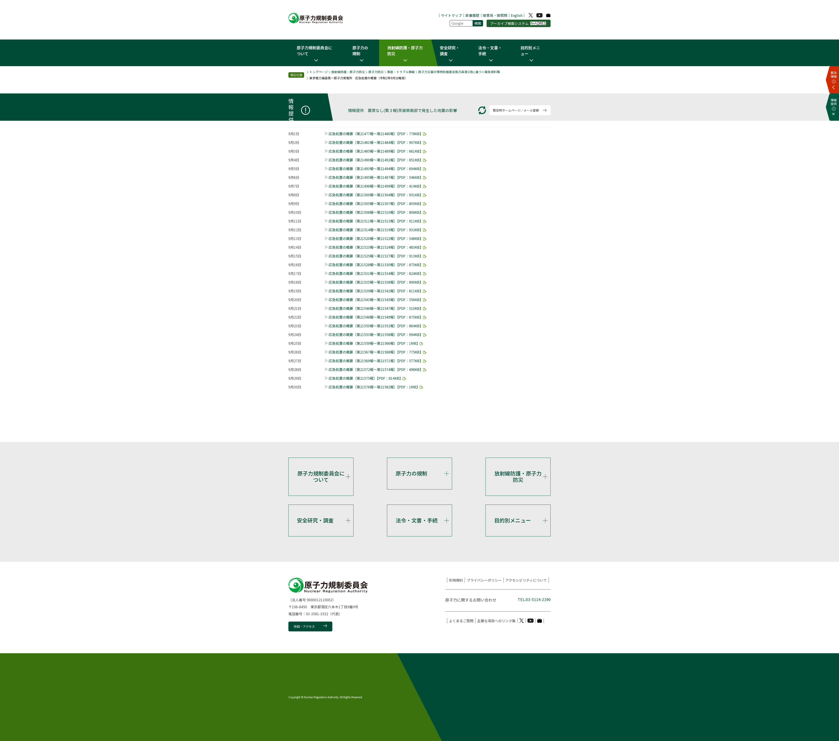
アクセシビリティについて (526, 580)
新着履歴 (472, 15)
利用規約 (456, 580)
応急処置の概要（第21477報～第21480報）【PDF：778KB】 (376, 133)
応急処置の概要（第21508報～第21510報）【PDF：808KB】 (376, 212)
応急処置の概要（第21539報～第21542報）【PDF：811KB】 (376, 290)
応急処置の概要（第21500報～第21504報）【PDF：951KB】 (376, 194)
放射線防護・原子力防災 (348, 72)
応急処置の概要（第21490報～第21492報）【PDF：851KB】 (376, 159)
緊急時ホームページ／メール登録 (516, 110)
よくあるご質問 (461, 620)
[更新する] (482, 110)
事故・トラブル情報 (401, 72)
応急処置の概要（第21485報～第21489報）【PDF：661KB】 (376, 151)
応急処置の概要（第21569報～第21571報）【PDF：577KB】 (376, 360)
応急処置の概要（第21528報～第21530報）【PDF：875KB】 (376, 264)
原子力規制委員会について (321, 476)
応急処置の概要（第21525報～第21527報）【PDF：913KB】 (376, 255)
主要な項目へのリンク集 (496, 620)
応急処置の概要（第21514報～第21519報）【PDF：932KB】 (376, 229)
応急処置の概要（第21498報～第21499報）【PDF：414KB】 (376, 186)
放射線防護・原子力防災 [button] (405, 50)
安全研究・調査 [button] (449, 50)
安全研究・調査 (315, 520)
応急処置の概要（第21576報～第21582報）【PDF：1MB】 (374, 386)
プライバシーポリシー (484, 580)
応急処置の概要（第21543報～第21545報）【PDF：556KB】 (376, 299)
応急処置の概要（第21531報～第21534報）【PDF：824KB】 (376, 273)
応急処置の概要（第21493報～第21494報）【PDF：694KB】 (376, 168)
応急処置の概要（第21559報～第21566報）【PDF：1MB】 (374, 343)
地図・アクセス (304, 626)
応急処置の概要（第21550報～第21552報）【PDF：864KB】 (376, 325)
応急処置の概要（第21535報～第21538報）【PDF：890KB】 (376, 282)
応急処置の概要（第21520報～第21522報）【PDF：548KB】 (376, 238)
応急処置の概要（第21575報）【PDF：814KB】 (366, 378)
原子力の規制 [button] (360, 50)
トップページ (318, 72)
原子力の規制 (411, 473)
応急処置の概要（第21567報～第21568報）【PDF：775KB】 (376, 352)
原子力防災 (376, 72)
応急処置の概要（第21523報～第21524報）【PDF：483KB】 (376, 247)
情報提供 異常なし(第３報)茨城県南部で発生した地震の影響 (402, 110)
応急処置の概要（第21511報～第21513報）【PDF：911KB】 (376, 221)
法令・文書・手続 (417, 520)
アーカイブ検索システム (509, 23)
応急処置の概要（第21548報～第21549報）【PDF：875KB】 (376, 317)
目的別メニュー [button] (530, 50)
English (516, 15)
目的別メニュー (512, 520)
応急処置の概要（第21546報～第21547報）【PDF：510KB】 (376, 308)
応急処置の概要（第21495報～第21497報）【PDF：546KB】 (376, 177)
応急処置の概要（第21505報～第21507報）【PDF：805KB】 (376, 203)
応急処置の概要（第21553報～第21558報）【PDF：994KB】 (376, 334)
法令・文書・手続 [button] (490, 50)
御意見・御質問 (495, 15)
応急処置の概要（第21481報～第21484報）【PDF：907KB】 (376, 142)
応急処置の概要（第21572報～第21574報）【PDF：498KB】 (376, 369)
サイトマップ (451, 15)
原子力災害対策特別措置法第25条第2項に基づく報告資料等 (459, 72)
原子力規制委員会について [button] (314, 50)
